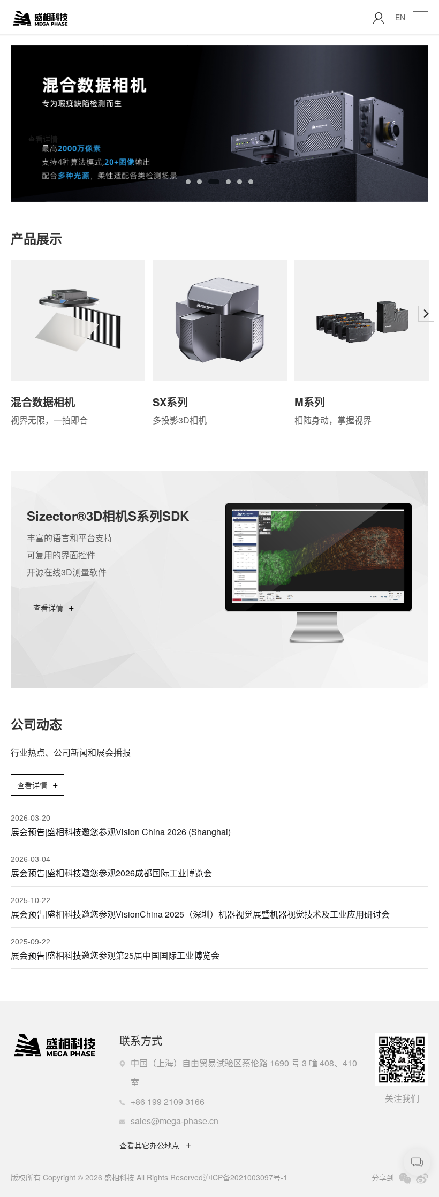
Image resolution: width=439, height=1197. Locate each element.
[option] (219, 123)
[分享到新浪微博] (422, 1178)
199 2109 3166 (176, 1101)
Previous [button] (13, 314)
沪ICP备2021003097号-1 (245, 1177)
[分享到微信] (405, 1178)
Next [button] (423, 124)
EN (400, 17)
